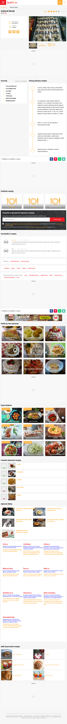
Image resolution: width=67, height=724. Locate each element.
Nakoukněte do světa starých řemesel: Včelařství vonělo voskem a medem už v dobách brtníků (12, 625)
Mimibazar (27, 544)
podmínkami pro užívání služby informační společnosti (25, 223)
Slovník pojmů (31, 268)
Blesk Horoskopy (49, 593)
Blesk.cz (46, 568)
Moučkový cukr (58, 275)
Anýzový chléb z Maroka (52, 665)
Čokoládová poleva (34, 275)
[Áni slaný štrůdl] (6, 654)
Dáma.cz (47, 544)
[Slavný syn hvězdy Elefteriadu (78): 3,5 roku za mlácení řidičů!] (13, 546)
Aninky (47, 654)
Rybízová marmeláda (9, 277)
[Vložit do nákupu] (14, 31)
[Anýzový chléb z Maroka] (38, 664)
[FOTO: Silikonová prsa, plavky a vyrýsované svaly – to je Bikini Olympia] (13, 595)
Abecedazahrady (8, 617)
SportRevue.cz (8, 593)
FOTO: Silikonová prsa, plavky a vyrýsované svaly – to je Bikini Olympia (11, 600)
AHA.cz (5, 544)
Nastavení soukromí (45, 716)
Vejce (18, 277)
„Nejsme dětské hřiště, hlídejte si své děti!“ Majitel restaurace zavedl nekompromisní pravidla (33, 601)
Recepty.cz (4, 7)
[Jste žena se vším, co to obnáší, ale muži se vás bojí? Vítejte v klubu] (33, 571)
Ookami (14, 240)
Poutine (19, 495)
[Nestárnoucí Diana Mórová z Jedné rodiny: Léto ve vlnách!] (54, 571)
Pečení (18, 268)
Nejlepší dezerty (15, 261)
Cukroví (13, 268)
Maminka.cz (27, 593)
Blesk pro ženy (8, 568)
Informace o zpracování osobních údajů (27, 716)
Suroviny (4, 81)
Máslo (51, 275)
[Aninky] (38, 654)
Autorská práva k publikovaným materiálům (42, 715)
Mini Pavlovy (20, 487)
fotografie (42, 44)
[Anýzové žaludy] (47, 41)
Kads (5, 13)
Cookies (37, 716)
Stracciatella (20, 472)
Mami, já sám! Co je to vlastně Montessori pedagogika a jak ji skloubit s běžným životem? (31, 552)
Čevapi (18, 464)
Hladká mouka (44, 275)
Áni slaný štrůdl (17, 654)
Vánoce (24, 268)
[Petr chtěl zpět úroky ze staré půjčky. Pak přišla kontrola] (13, 571)
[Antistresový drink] (6, 664)
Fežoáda (19, 479)
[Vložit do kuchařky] (10, 31)
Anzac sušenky (17, 675)
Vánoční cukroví (25, 261)
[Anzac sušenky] (6, 675)
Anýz (26, 275)
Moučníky (6, 268)
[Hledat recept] (60, 2)
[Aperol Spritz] (38, 675)
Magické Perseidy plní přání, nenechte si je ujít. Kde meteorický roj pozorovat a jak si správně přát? (53, 552)
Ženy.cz (26, 568)
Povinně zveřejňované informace (39, 717)
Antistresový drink (18, 665)
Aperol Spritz (49, 675)
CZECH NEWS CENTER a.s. (18, 715)
